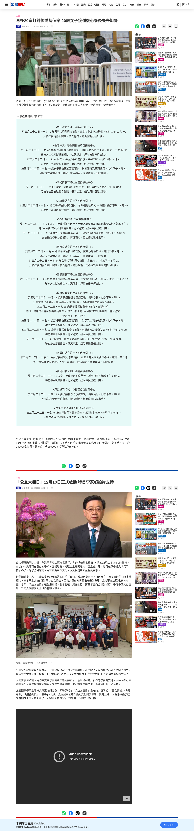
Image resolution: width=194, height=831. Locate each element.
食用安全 (161, 104)
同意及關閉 (169, 825)
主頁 (18, 16)
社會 (160, 177)
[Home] (18, 4)
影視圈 (160, 45)
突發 (160, 148)
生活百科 (161, 163)
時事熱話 (161, 74)
